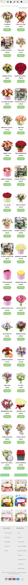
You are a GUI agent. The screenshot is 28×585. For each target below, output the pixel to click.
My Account (7, 537)
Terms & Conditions (22, 546)
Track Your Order (8, 532)
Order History (7, 541)
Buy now (7, 29)
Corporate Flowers (22, 559)
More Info (5, 475)
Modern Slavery (21, 568)
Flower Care (20, 555)
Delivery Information (22, 550)
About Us (20, 537)
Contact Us (7, 546)
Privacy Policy (21, 541)
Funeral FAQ (20, 564)
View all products (21, 475)
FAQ (19, 532)
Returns (6, 550)
